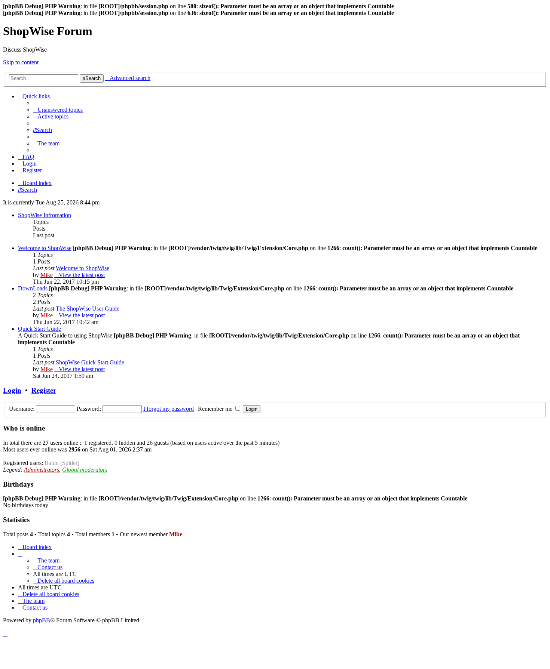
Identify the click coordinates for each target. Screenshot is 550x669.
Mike (46, 275)
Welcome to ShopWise (44, 248)
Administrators (41, 469)
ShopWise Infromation (44, 215)
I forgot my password (168, 409)
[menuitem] (58, 110)
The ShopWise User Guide (87, 308)
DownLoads (33, 288)
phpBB (41, 620)
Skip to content (21, 62)
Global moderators (84, 469)
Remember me (216, 409)
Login (12, 390)
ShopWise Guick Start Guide (90, 362)
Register (43, 390)
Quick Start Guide (39, 329)
